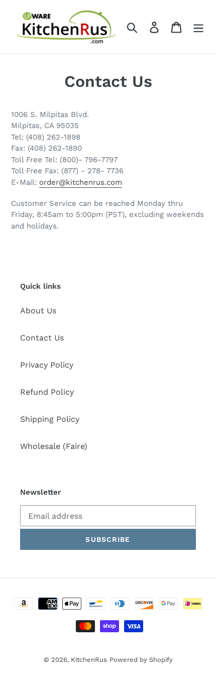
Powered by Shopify (141, 659)
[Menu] (198, 27)
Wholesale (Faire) (53, 446)
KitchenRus (89, 659)
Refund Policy (47, 392)
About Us (38, 310)
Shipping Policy (49, 419)
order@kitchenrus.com (80, 182)
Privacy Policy (46, 365)
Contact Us (42, 337)
